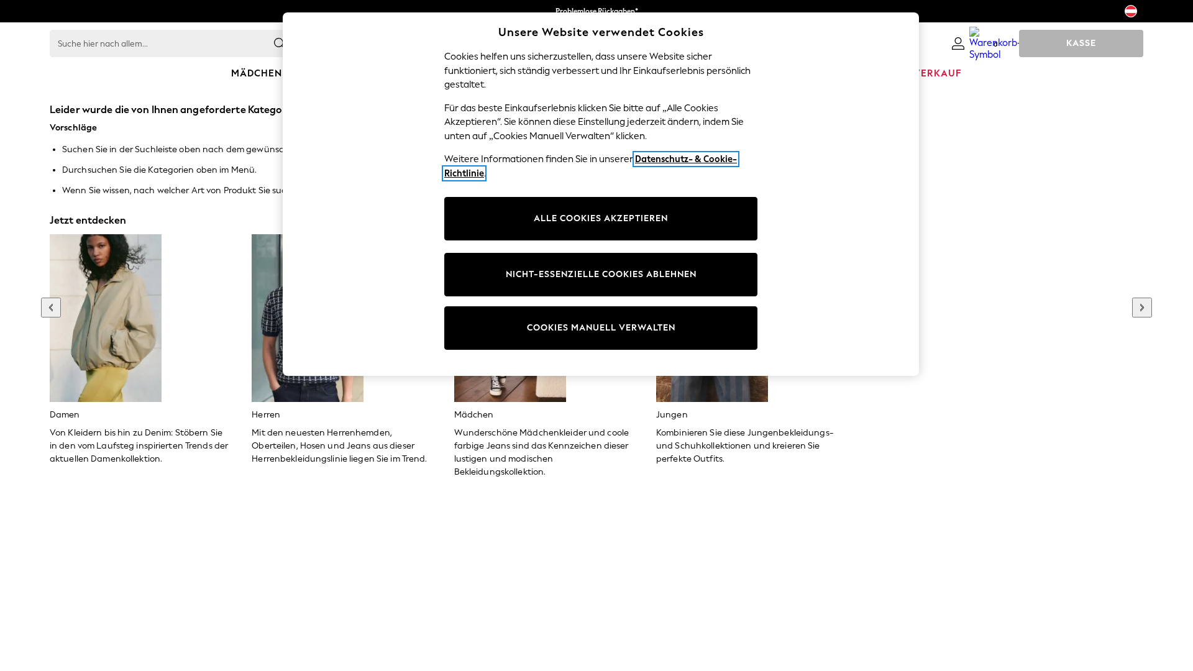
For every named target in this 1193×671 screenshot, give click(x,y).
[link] (958, 43)
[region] (601, 194)
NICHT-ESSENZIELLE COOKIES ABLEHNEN (601, 274)
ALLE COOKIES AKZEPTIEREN (601, 218)
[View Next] (1142, 307)
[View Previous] (51, 307)
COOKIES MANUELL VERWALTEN (601, 327)
